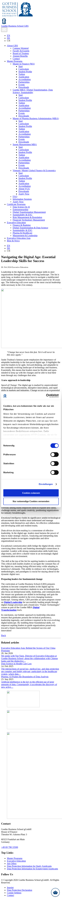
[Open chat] (55, 892)
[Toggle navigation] (4, 29)
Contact (10, 895)
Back (3, 635)
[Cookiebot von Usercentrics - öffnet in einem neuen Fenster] (46, 396)
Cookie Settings (14, 892)
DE (8, 38)
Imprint (10, 887)
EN (8, 35)
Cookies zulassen (31, 493)
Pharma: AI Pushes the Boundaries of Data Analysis (24, 676)
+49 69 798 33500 (9, 847)
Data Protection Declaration (19, 890)
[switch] (54, 454)
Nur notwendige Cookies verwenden (31, 501)
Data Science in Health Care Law (16, 663)
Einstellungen (46, 484)
